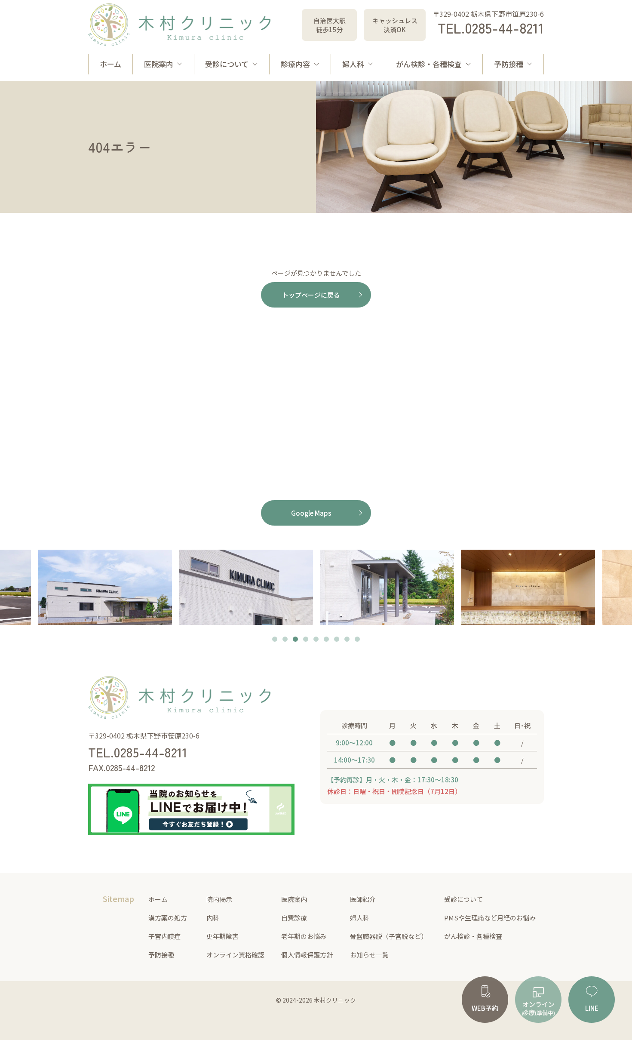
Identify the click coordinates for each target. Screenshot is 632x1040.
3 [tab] (295, 640)
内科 (212, 917)
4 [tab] (305, 640)
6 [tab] (326, 640)
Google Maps (311, 512)
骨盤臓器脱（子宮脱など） (388, 936)
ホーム (110, 63)
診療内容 (295, 63)
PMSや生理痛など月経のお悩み (490, 917)
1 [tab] (274, 640)
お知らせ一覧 (369, 954)
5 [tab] (316, 640)
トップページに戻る (311, 294)
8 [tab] (347, 640)
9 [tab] (357, 640)
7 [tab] (336, 640)
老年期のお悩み (303, 936)
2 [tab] (285, 640)
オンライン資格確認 (235, 954)
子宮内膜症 (164, 936)
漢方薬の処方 (167, 917)
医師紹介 (363, 899)
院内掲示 (219, 899)
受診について (227, 63)
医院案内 (158, 63)
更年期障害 (222, 936)
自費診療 (294, 917)
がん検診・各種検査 (429, 63)
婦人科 (353, 63)
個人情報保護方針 (307, 954)
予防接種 (508, 63)
